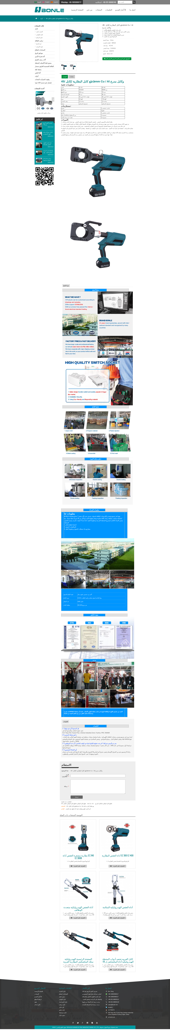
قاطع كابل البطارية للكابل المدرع (103, 803)
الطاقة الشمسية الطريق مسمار (44, 66)
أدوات (41, 18)
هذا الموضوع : (65, 770)
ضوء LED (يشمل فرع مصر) (43, 83)
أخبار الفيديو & (120, 10)
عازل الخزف (62, 991)
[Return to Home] (36, 18)
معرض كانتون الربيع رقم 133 (89, 991)
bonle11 (110, 1007)
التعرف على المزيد (79, 866)
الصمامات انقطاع (40, 50)
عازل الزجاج (39, 37)
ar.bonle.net (111, 1017)
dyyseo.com (114, 1027)
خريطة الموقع (38, 999)
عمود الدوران (39, 46)
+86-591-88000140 (109, 2)
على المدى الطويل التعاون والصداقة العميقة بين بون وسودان (91, 997)
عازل (36, 29)
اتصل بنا (132, 10)
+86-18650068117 (75, 2)
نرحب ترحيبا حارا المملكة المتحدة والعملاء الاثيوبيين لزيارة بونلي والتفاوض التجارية (92, 1005)
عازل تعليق (62, 1010)
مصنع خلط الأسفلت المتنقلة (43, 63)
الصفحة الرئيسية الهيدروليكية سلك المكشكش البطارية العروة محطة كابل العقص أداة (78, 960)
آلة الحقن (37, 73)
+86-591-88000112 (113, 999)
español (56, 2)
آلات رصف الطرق (40, 60)
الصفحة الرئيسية (77, 10)
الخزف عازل (39, 31)
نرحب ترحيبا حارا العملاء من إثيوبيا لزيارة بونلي (91, 1002)
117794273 (111, 1010)
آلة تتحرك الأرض (40, 56)
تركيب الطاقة (39, 41)
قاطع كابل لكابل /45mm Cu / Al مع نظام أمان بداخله (80, 806)
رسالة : (66, 786)
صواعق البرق (39, 53)
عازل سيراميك (63, 1012)
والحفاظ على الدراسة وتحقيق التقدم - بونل (92, 999)
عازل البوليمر (39, 34)
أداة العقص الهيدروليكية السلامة (118, 907)
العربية (39, 2)
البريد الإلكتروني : (65, 775)
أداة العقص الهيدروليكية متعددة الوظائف (78, 908)
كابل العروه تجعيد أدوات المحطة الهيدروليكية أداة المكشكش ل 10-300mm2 (118, 960)
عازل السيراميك (63, 1002)
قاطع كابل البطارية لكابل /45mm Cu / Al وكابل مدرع (86, 771)
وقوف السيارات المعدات (42, 79)
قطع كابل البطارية (81, 803)
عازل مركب (62, 1004)
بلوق (36, 1002)
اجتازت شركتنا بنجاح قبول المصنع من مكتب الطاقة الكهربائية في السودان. (91, 994)
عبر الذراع (38, 43)
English (47, 2)
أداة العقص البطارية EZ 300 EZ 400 (117, 855)
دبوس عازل (62, 996)
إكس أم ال (37, 1004)
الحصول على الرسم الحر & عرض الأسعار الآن (118, 58)
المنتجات (99, 10)
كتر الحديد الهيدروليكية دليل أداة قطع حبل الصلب (78, 809)
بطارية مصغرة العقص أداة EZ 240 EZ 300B (78, 857)
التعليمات (108, 10)
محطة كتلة (38, 69)
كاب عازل (61, 1007)
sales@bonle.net (113, 1004)
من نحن (89, 10)
